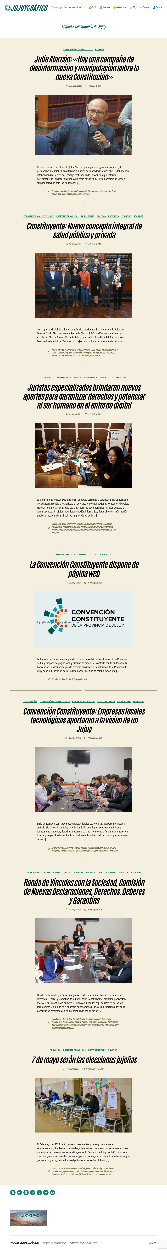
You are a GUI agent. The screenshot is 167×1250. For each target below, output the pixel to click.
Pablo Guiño (113, 850)
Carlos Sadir (55, 1168)
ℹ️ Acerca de (104, 7)
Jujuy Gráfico (77, 86)
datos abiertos (67, 526)
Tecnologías (119, 377)
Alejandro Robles (57, 847)
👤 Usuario (157, 7)
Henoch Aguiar (105, 526)
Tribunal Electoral (86, 1174)
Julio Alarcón (71, 194)
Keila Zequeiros (81, 1025)
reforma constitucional (80, 355)
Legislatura (87, 216)
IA (111, 526)
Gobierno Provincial (67, 216)
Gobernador (85, 1171)
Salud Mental (95, 355)
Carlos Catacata (79, 1019)
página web (82, 679)
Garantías (59, 1025)
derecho (77, 526)
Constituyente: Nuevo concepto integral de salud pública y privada (83, 229)
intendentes (94, 1171)
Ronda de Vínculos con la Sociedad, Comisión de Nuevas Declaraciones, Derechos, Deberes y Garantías (83, 891)
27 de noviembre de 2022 (95, 1069)
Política (99, 49)
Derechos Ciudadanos (85, 377)
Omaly (90, 850)
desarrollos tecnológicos (98, 1022)
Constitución (56, 679)
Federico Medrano (99, 352)
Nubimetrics (82, 850)
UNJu (53, 532)
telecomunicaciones (104, 529)
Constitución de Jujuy (59, 191)
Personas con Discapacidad (61, 355)
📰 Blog (133, 7)
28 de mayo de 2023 (95, 582)
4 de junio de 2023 (94, 414)
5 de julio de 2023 (95, 86)
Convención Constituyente (78, 49)
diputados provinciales (71, 1171)
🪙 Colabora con (120, 7)
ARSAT (64, 523)
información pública (58, 529)
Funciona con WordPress (82, 1242)
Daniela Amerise (68, 1022)
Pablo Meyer (109, 1025)
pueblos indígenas (83, 194)
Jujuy (63, 194)
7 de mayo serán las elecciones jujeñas (83, 1059)
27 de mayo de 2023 (95, 738)
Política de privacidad (54, 1242)
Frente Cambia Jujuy (103, 191)
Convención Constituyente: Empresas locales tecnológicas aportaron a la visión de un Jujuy (83, 719)
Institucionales (106, 701)
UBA (114, 529)
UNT (57, 532)
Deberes (78, 1022)
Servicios (126, 216)
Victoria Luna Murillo (66, 1028)
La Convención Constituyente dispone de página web (83, 568)
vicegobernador (99, 1174)
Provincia (113, 216)
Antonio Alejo (56, 523)
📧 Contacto (144, 7)
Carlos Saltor (71, 523)
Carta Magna (81, 523)
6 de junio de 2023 (94, 244)
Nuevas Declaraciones (96, 1025)
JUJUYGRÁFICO (29, 1242)
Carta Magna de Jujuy (69, 1168)
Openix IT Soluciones (100, 850)
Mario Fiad (110, 352)
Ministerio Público (89, 529)
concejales (81, 1168)
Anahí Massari (56, 1019)
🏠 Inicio (92, 7)
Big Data (84, 847)
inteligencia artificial (74, 529)
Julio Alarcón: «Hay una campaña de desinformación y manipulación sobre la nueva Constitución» (83, 67)
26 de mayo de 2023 (95, 909)
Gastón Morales (93, 526)
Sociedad (138, 216)
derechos (84, 1022)
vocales (108, 1174)
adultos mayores (57, 349)
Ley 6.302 (103, 1171)
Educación (91, 191)
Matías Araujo (72, 850)
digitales (84, 526)
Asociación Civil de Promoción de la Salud (80, 349)
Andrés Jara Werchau (72, 847)
